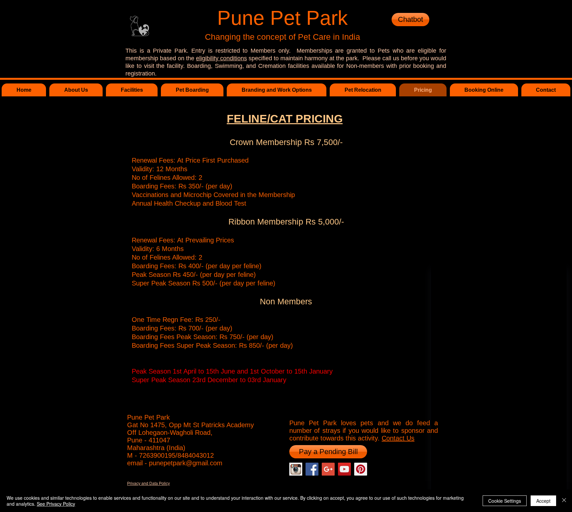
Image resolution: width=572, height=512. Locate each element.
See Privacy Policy (56, 503)
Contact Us (398, 438)
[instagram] (295, 469)
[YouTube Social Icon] (344, 469)
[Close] (564, 501)
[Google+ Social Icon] (328, 469)
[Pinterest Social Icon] (360, 469)
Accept (543, 500)
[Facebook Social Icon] (312, 469)
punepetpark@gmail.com (185, 463)
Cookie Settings (504, 500)
